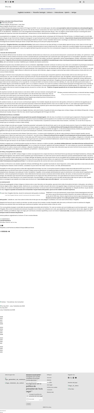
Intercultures (59, 12)
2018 (1, 348)
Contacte (49, 390)
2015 (1, 341)
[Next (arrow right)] (2, 412)
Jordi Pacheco (5, 220)
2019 (1, 340)
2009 (1, 324)
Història (49, 380)
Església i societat (24, 12)
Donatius (49, 382)
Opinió (66, 12)
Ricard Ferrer (30, 227)
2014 (1, 350)
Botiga (74, 12)
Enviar (28, 404)
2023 (1, 338)
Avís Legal (40, 396)
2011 (1, 343)
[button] (0, 231)
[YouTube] (2, 226)
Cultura (49, 12)
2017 (1, 320)
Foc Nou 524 (3, 308)
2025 (1, 317)
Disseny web (50, 392)
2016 (1, 331)
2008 (1, 334)
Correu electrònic (31, 380)
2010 (1, 352)
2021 (1, 318)
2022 (1, 347)
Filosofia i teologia (39, 12)
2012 (1, 333)
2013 (1, 322)
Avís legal (49, 385)
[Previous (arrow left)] (0, 412)
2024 (1, 327)
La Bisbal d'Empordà (20, 227)
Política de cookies (52, 387)
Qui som (49, 377)
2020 (1, 329)
